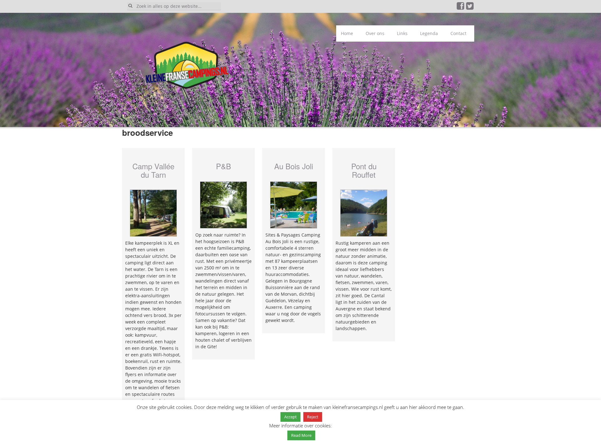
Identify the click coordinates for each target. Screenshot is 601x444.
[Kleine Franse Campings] (183, 67)
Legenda (429, 33)
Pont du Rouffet (364, 170)
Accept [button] (290, 417)
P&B (223, 166)
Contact (458, 33)
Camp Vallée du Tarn (153, 170)
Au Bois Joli (293, 166)
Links (402, 33)
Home (347, 33)
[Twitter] (470, 7)
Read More (301, 435)
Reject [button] (312, 417)
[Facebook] (461, 7)
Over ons (375, 33)
